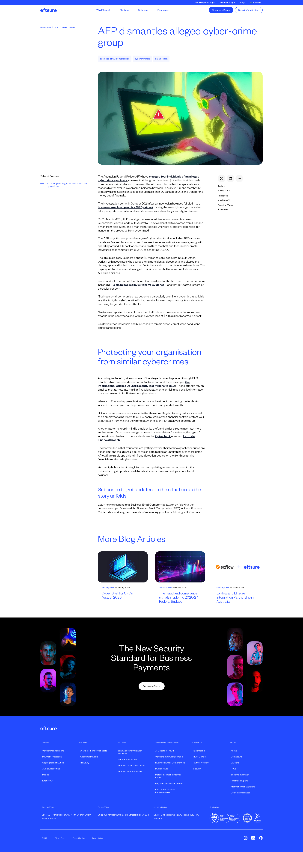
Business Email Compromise (170, 762)
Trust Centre (199, 756)
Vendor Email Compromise (169, 756)
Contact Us (236, 756)
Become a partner (240, 774)
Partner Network (201, 762)
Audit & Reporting (51, 768)
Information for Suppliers (243, 786)
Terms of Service (79, 838)
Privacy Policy (60, 838)
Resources (45, 27)
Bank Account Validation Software (130, 752)
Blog (56, 27)
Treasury (84, 762)
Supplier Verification (248, 10)
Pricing (45, 774)
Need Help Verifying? (205, 2)
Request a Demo (221, 10)
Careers (235, 762)
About (234, 750)
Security (197, 768)
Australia (257, 2)
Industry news (68, 27)
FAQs (233, 768)
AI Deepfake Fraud (164, 750)
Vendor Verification (127, 759)
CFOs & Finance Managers (93, 750)
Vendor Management (53, 750)
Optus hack (163, 436)
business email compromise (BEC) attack (125, 207)
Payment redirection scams (169, 783)
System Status (97, 838)
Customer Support (227, 2)
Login (243, 2)
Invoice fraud (161, 768)
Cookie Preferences (240, 792)
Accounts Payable (89, 756)
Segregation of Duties (53, 762)
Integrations (199, 750)
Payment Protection (52, 756)
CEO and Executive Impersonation (165, 791)
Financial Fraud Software (130, 771)
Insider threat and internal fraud (168, 776)
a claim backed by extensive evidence (138, 284)
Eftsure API (47, 780)
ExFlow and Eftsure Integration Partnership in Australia (235, 597)
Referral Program (239, 780)
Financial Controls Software (131, 765)
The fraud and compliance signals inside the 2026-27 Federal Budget (178, 597)
